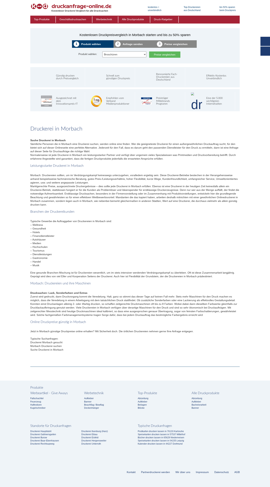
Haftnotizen (36, 405)
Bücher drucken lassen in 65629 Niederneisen (161, 437)
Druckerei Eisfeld (89, 437)
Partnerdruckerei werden (155, 472)
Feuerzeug (35, 401)
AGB (237, 472)
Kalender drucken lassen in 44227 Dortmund (160, 444)
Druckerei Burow (38, 437)
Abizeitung (143, 398)
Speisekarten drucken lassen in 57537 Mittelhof (161, 434)
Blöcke (141, 408)
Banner (87, 401)
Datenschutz (221, 472)
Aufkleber (89, 398)
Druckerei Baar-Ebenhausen (44, 440)
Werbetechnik (104, 19)
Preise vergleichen (164, 54)
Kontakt (131, 472)
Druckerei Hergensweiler (93, 440)
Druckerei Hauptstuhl (40, 431)
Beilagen (142, 405)
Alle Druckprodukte (133, 19)
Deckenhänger (91, 408)
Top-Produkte (42, 19)
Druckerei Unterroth (91, 444)
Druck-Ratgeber (163, 19)
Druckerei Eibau (89, 434)
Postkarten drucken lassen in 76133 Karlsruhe (161, 431)
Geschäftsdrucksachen (73, 19)
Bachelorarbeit (199, 405)
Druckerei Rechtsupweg (42, 444)
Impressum (202, 472)
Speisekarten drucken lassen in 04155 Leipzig (161, 440)
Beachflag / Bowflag (94, 405)
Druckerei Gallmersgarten (43, 434)
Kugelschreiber (38, 408)
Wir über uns (182, 472)
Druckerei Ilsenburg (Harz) (94, 431)
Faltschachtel (37, 398)
